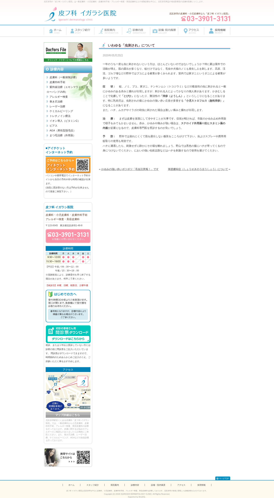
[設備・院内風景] (164, 31)
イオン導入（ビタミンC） (65, 120)
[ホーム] (55, 31)
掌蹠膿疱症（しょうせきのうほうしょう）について (198, 169)
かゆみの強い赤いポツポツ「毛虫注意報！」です (130, 169)
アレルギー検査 (59, 96)
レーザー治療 (57, 106)
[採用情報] (217, 31)
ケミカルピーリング (61, 111)
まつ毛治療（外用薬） (63, 135)
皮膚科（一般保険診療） (64, 77)
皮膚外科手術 (57, 82)
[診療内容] (136, 31)
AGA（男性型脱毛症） (63, 130)
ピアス (53, 125)
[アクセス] (191, 31)
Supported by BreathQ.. (137, 497)
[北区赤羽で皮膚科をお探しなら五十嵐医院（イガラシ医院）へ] (80, 14)
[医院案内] (108, 31)
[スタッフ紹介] (80, 31)
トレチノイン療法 (60, 115)
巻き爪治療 (56, 101)
